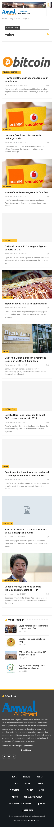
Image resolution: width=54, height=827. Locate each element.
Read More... (27, 750)
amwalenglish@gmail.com (22, 746)
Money (40, 777)
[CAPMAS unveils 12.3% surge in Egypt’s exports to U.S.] (27, 227)
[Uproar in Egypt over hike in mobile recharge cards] (27, 116)
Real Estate (7, 524)
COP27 (43, 804)
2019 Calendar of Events (20, 804)
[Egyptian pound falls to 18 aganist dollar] (27, 284)
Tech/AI (14, 783)
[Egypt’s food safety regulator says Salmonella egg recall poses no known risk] (11, 668)
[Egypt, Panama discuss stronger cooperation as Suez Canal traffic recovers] (11, 629)
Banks (5, 352)
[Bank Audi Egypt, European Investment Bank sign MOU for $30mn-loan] (27, 338)
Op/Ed (41, 790)
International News (10, 581)
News (40, 783)
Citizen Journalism (33, 797)
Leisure (29, 790)
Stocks (28, 783)
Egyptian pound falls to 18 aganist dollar (26, 303)
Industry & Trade (9, 241)
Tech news (7, 129)
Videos (15, 797)
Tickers (26, 777)
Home (13, 777)
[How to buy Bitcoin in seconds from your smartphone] (27, 59)
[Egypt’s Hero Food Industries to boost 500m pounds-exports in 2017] (27, 396)
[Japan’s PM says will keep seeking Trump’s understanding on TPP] (27, 567)
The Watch (14, 790)
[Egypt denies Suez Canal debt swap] (11, 642)
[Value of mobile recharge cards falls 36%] (27, 173)
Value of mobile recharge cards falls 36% (26, 192)
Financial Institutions (11, 72)
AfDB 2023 (28, 810)
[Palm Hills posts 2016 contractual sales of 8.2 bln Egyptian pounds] (27, 510)
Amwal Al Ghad (34, 820)
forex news (7, 298)
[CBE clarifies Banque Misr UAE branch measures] (11, 655)
